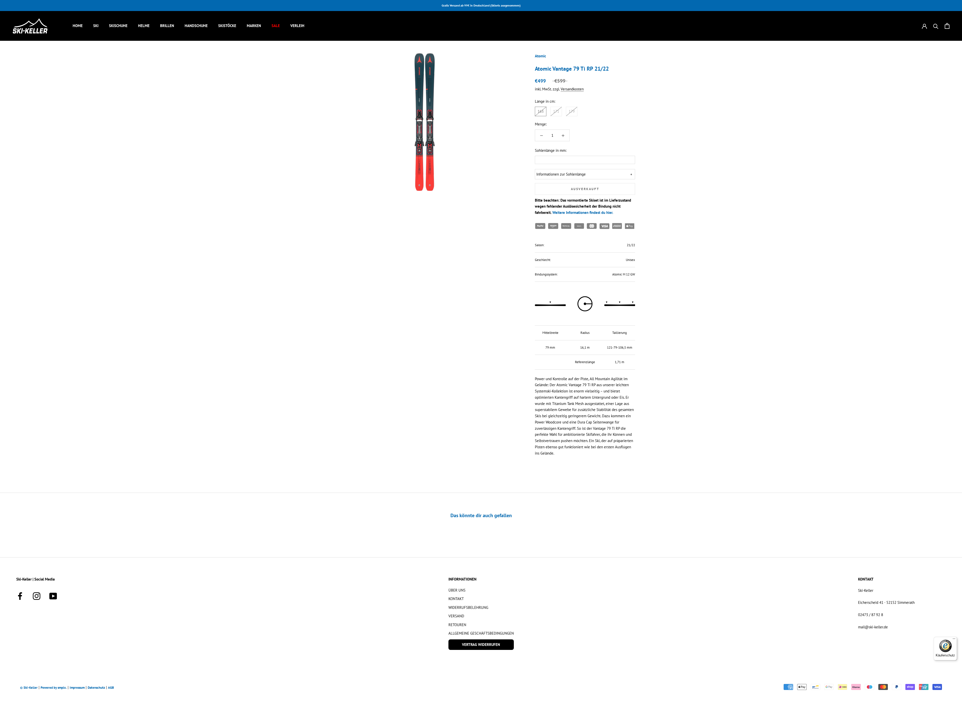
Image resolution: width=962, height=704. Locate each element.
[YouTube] (53, 595)
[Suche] (935, 26)
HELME (144, 25)
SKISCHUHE (118, 25)
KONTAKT (456, 598)
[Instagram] (36, 595)
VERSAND (456, 616)
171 (556, 111)
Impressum (77, 687)
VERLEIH (297, 25)
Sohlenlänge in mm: (550, 150)
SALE (276, 25)
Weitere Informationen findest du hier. (582, 212)
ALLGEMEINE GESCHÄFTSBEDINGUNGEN (481, 633)
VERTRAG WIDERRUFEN (481, 644)
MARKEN (254, 25)
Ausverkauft (585, 189)
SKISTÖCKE (227, 25)
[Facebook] (20, 595)
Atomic (540, 56)
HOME (78, 25)
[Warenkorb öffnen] (947, 26)
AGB (111, 687)
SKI (95, 25)
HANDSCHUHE (196, 25)
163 (541, 111)
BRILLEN (167, 25)
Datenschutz (96, 687)
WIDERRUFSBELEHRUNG (468, 607)
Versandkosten (572, 89)
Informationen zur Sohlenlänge (561, 174)
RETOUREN (457, 624)
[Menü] (954, 640)
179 (572, 111)
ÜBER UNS (456, 590)
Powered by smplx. (54, 687)
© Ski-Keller (29, 687)
